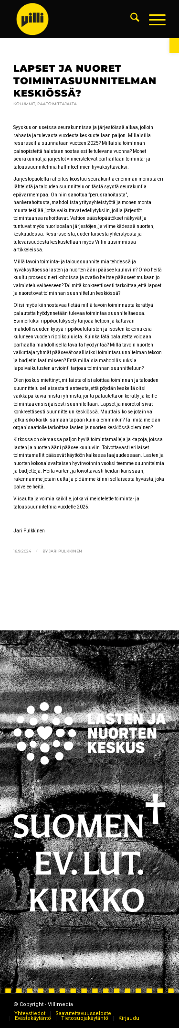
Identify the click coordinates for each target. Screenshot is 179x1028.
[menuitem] (130, 19)
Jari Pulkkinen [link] (65, 551)
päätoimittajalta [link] (57, 103)
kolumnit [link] (24, 103)
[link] (174, 45)
